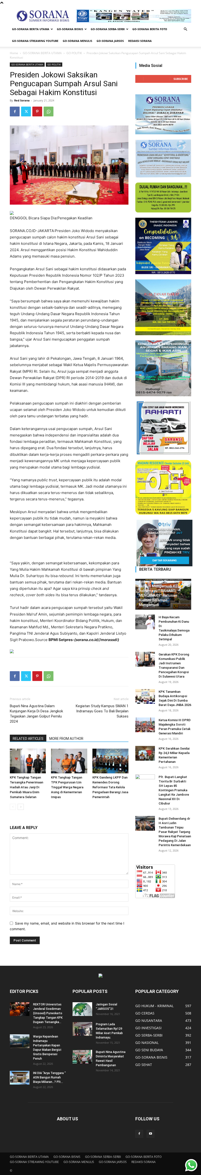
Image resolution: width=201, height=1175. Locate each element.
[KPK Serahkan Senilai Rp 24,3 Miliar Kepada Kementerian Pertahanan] (145, 753)
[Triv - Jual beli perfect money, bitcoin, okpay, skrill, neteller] (163, 543)
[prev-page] (13, 807)
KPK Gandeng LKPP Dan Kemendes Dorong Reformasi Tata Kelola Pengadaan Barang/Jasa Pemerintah (110, 787)
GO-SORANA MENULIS (77, 41)
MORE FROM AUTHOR (66, 739)
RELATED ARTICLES (28, 739)
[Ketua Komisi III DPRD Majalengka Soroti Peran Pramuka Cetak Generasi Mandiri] (145, 724)
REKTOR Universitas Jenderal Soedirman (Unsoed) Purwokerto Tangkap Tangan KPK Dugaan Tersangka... (48, 1013)
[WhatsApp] (48, 111)
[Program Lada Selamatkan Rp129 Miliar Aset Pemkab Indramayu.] (82, 1029)
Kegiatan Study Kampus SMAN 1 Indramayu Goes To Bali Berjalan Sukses (102, 711)
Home (14, 53)
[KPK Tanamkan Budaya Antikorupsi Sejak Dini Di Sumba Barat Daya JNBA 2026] (145, 696)
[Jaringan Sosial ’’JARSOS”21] (82, 1009)
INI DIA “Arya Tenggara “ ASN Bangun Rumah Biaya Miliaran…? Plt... (49, 1077)
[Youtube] (150, 1134)
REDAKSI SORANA (140, 41)
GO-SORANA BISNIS (70, 29)
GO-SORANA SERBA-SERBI (108, 29)
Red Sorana (22, 100)
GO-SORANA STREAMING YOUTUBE (35, 41)
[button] (185, 29)
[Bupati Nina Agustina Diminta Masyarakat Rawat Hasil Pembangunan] (82, 1057)
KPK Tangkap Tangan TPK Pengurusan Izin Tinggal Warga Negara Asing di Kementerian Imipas (67, 787)
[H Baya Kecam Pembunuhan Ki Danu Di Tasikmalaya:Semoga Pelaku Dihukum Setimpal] (145, 622)
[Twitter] (26, 111)
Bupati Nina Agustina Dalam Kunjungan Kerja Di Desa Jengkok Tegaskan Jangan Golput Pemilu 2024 (36, 714)
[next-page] (21, 807)
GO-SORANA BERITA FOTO (149, 29)
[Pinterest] (37, 111)
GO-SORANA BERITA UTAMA (30, 29)
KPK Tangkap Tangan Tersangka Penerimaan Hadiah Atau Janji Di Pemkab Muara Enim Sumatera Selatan (26, 787)
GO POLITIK (74, 53)
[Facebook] (15, 111)
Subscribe (181, 79)
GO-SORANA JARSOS (110, 41)
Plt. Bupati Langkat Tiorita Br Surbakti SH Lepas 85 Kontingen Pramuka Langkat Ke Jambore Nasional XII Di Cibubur (174, 790)
